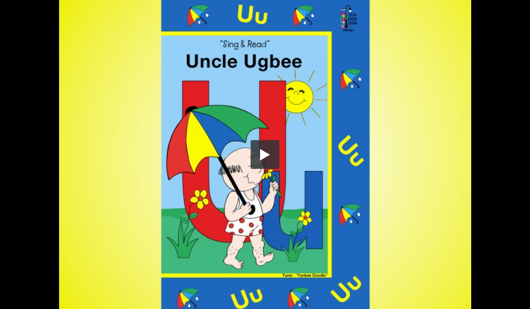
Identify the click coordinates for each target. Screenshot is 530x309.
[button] (265, 154)
